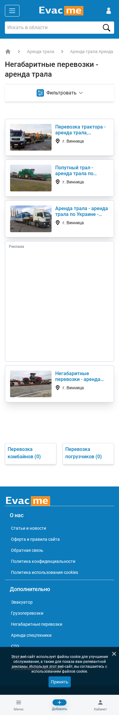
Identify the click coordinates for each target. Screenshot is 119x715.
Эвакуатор (22, 602)
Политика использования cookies (44, 572)
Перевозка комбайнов (24, 452)
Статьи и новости (28, 528)
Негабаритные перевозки (36, 624)
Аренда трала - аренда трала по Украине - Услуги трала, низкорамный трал (81, 211)
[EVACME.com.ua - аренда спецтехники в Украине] (8, 51)
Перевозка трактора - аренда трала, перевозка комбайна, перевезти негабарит (80, 130)
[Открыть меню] (12, 11)
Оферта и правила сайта (35, 539)
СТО (15, 646)
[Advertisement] (59, 305)
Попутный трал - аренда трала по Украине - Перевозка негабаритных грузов (80, 170)
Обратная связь (27, 550)
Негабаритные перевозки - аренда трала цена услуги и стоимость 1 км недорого (78, 376)
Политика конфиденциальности (43, 561)
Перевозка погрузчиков (83, 452)
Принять (59, 681)
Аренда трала (40, 51)
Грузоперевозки (27, 613)
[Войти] (108, 10)
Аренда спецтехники (31, 635)
